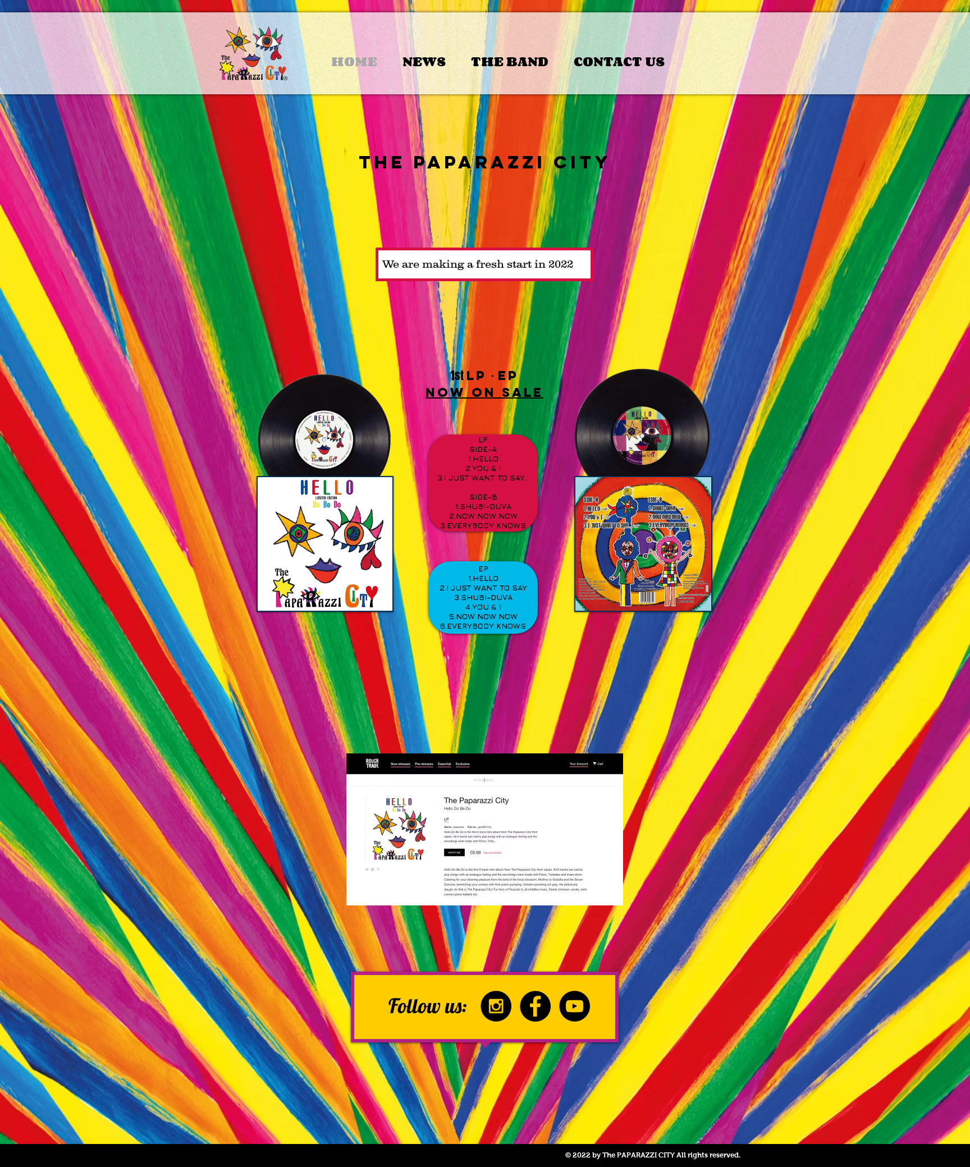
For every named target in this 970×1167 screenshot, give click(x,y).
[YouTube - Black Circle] (574, 1006)
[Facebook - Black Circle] (535, 1006)
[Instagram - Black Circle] (496, 1006)
